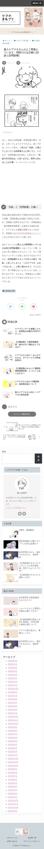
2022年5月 (12, 783)
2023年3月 (12, 748)
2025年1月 (12, 685)
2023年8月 (12, 731)
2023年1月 (12, 755)
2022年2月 (12, 794)
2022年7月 (12, 776)
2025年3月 (12, 678)
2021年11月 (13, 804)
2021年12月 (13, 801)
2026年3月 (12, 661)
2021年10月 (13, 808)
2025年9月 (12, 668)
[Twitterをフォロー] (24, 514)
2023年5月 (12, 741)
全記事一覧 (32, 838)
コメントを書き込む (22, 414)
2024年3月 (12, 706)
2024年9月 (12, 692)
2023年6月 (12, 738)
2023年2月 (12, 752)
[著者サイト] (20, 514)
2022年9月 (12, 769)
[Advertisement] (20, 183)
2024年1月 (12, 713)
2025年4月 (12, 675)
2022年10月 (13, 766)
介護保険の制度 (10, 291)
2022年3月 (12, 790)
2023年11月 (13, 720)
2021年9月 (12, 811)
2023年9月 (12, 727)
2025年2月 (12, 682)
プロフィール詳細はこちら (16, 508)
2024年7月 (12, 696)
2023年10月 (13, 724)
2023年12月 (13, 717)
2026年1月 (12, 664)
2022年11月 (13, 762)
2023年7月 (12, 734)
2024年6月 (12, 699)
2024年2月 (12, 710)
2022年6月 (12, 780)
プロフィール (12, 838)
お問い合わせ (12, 841)
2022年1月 (12, 797)
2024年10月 (13, 689)
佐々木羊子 (22, 493)
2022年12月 (13, 759)
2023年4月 (12, 745)
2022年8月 (12, 773)
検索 (4, 452)
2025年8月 (12, 671)
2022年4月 (12, 787)
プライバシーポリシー (32, 841)
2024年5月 (12, 703)
